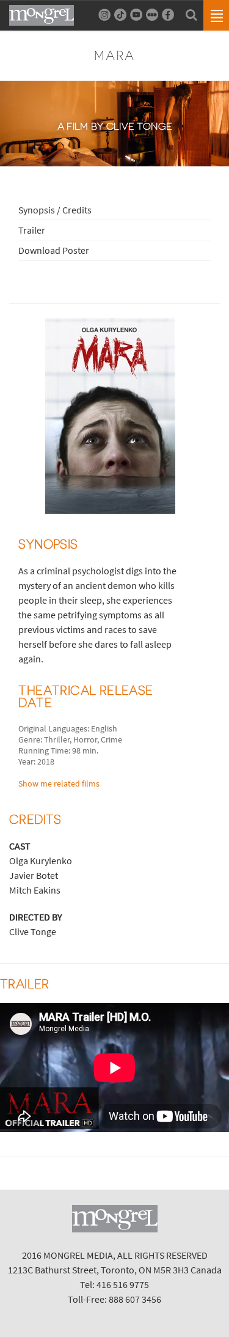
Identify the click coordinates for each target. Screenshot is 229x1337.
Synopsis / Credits (55, 210)
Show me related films (59, 783)
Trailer (31, 230)
